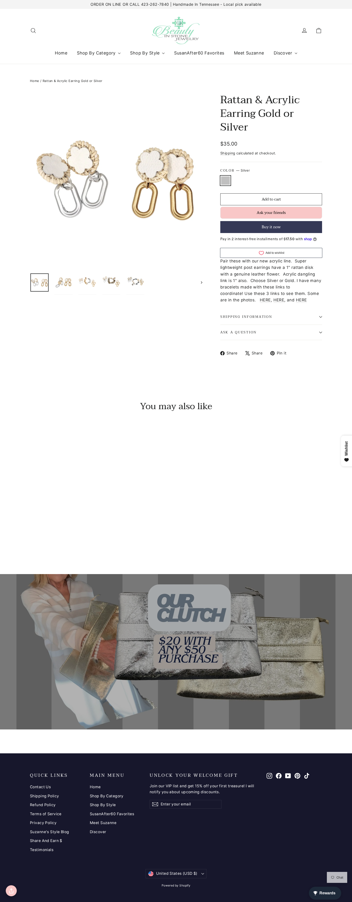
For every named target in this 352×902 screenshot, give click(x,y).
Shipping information (246, 317)
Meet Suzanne (249, 52)
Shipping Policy (44, 796)
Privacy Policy (43, 822)
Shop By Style (145, 52)
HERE (265, 300)
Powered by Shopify (176, 885)
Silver (225, 180)
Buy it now (271, 227)
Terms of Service (46, 814)
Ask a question (238, 332)
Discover (284, 52)
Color (235, 170)
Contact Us (40, 787)
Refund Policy (43, 805)
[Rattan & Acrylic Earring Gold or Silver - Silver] (33, 538)
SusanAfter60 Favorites (199, 52)
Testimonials (41, 850)
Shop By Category (97, 52)
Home (61, 52)
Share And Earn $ (46, 840)
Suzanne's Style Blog (49, 832)
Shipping (227, 153)
